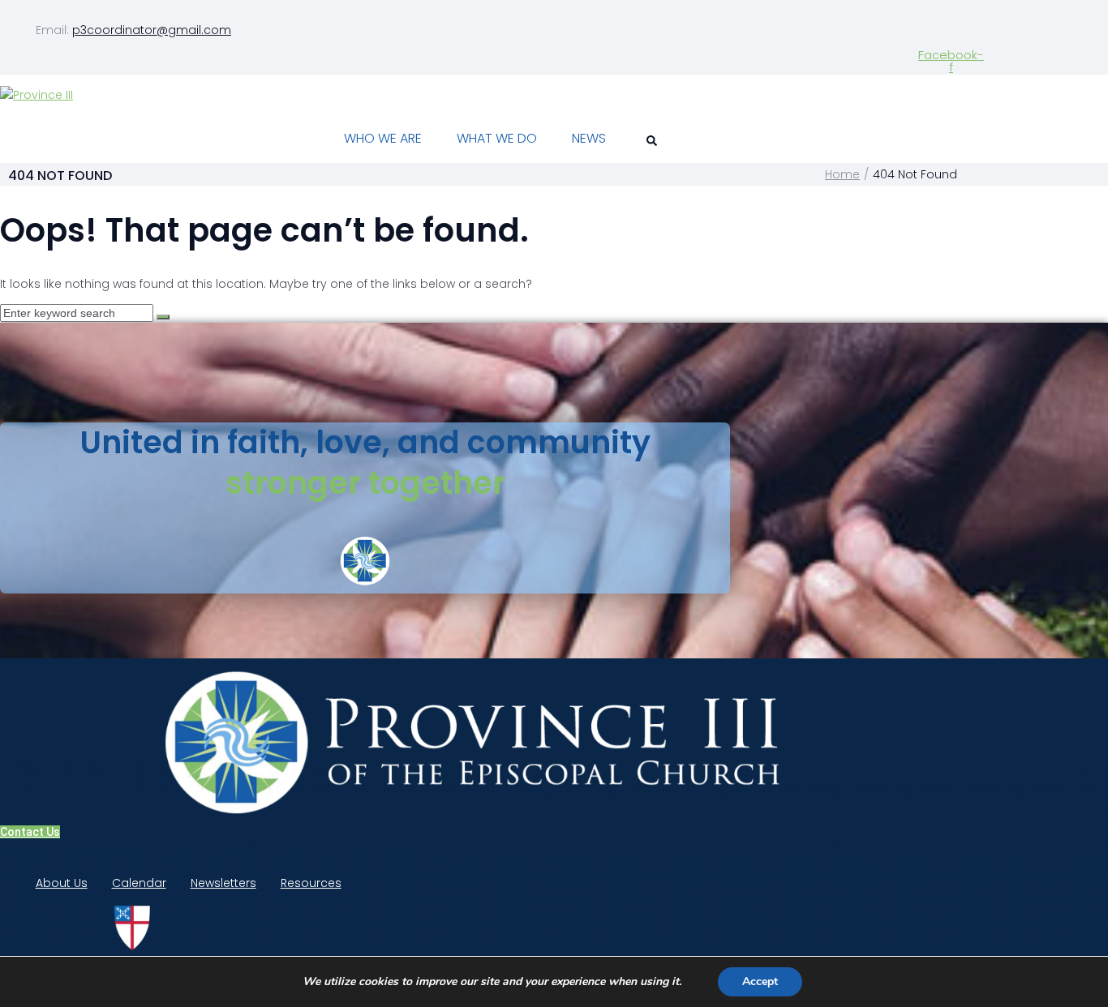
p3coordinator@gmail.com (151, 30)
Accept (760, 981)
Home (842, 174)
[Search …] (649, 141)
